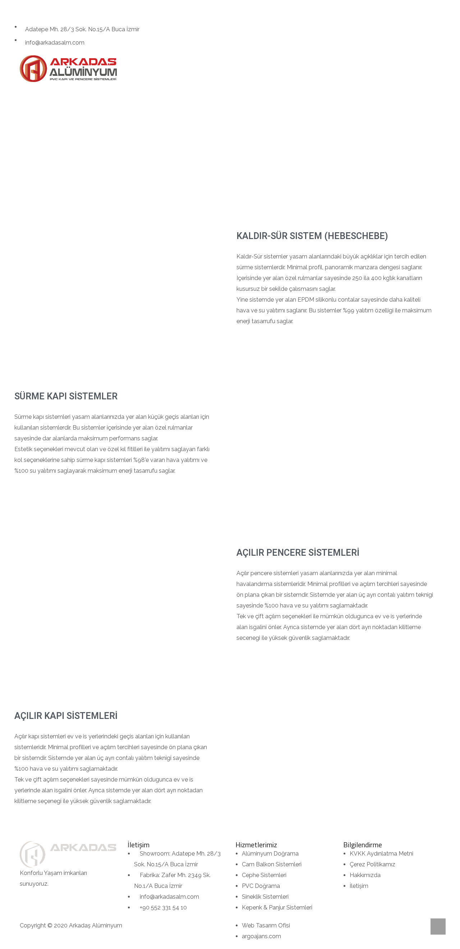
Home (186, 120)
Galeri (264, 68)
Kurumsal (176, 68)
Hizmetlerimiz (219, 68)
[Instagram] (23, 9)
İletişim (294, 68)
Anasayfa (139, 68)
